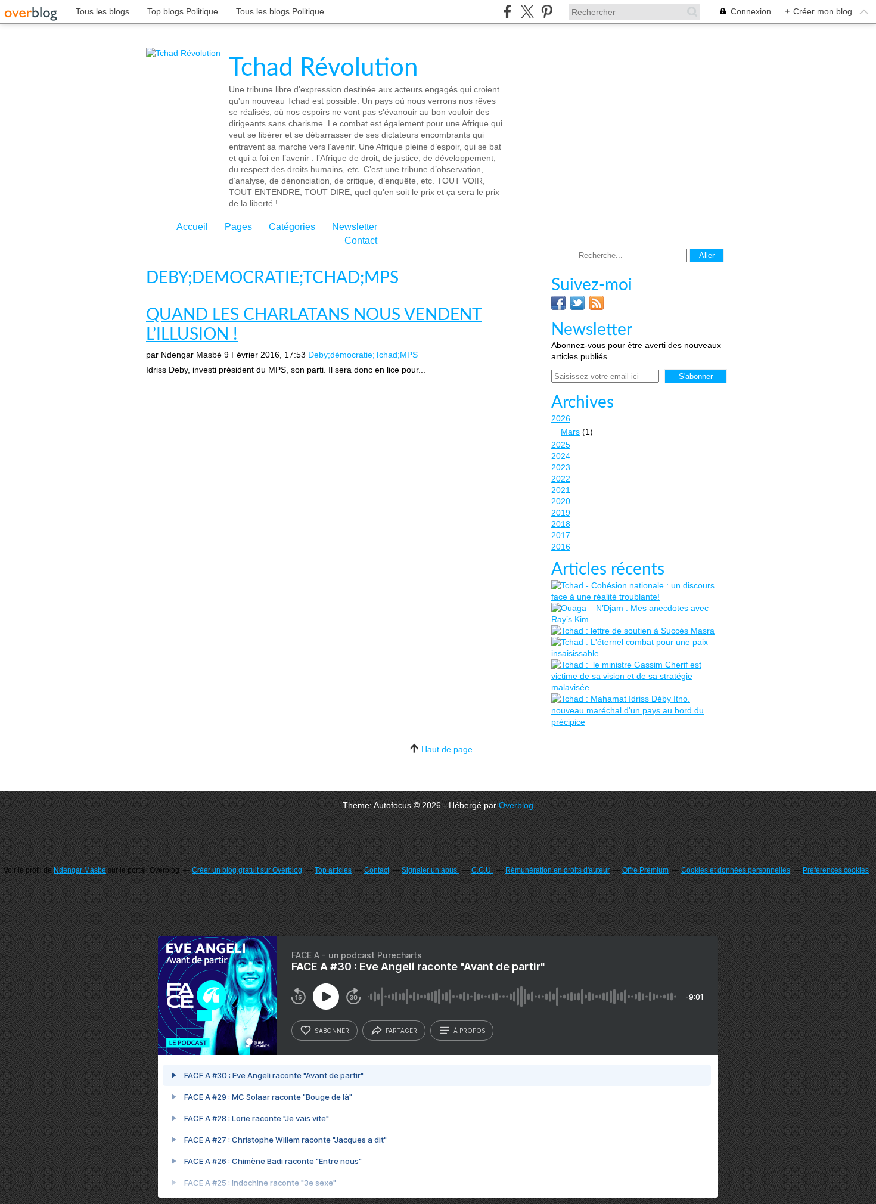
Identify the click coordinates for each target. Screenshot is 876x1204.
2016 (560, 546)
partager (401, 1030)
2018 (560, 524)
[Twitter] (577, 307)
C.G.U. (482, 870)
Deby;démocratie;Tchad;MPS (363, 354)
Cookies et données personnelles (735, 870)
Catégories (292, 227)
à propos (469, 1030)
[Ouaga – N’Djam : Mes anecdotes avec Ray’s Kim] (637, 614)
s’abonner (332, 1030)
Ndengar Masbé (80, 870)
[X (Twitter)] (527, 11)
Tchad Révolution (323, 67)
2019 (560, 512)
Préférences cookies (836, 870)
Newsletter (354, 227)
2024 (560, 456)
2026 (560, 418)
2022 (560, 478)
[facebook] (507, 11)
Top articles (333, 870)
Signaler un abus (430, 870)
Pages (238, 227)
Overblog (516, 805)
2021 (560, 490)
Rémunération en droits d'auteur (557, 870)
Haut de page (447, 749)
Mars (570, 431)
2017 (560, 535)
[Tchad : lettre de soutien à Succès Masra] (633, 631)
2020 (560, 501)
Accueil (192, 227)
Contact (360, 240)
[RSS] (596, 307)
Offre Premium (645, 870)
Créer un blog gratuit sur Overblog (247, 870)
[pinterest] (546, 11)
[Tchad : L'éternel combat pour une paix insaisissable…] (637, 648)
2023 (560, 467)
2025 (560, 444)
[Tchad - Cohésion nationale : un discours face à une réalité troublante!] (637, 591)
